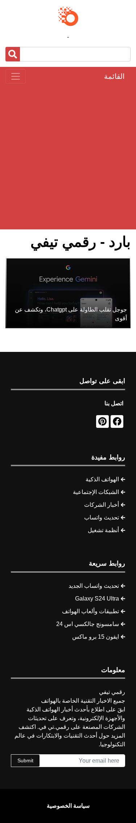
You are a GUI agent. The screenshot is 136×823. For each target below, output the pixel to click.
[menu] (15, 76)
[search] (12, 54)
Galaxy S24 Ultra (97, 598)
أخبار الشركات (101, 505)
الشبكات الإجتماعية (96, 492)
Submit (25, 760)
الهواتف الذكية (102, 479)
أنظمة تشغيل (103, 530)
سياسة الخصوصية (68, 806)
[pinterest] (102, 421)
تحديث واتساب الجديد (94, 586)
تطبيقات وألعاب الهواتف (90, 611)
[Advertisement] (68, 156)
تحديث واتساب (101, 517)
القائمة (114, 76)
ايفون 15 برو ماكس (95, 637)
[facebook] (117, 421)
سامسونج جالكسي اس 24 (87, 624)
